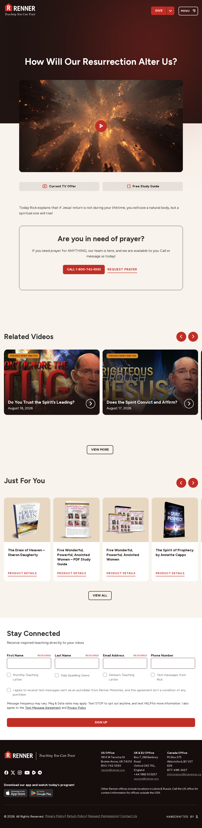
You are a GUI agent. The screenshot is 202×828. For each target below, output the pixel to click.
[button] (101, 126)
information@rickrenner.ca (184, 774)
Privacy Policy (55, 816)
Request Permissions (103, 816)
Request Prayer (122, 269)
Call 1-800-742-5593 (84, 269)
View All (100, 595)
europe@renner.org (146, 778)
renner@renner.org (113, 770)
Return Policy (76, 816)
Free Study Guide (146, 186)
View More (100, 449)
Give (159, 10)
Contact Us (128, 816)
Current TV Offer (62, 186)
